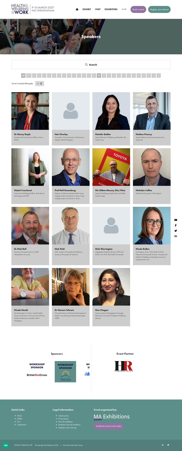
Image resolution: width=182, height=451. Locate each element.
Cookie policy (63, 415)
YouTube (175, 219)
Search (93, 64)
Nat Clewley (61, 134)
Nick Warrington (103, 248)
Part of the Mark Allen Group (73, 445)
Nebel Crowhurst (23, 190)
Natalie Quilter (103, 134)
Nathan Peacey (144, 134)
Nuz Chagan (101, 310)
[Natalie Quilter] (111, 111)
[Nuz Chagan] (111, 287)
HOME (77, 9)
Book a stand (138, 9)
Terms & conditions (65, 421)
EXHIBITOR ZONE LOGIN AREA (108, 426)
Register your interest (159, 9)
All (23, 75)
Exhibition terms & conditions (69, 424)
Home (19, 415)
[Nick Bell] (30, 225)
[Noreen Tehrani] (71, 287)
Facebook (175, 225)
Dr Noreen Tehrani (64, 310)
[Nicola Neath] (30, 287)
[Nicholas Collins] (152, 167)
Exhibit (19, 418)
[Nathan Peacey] (152, 111)
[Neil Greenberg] (71, 167)
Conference (21, 424)
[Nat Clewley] (71, 111)
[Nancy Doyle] (30, 111)
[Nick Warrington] (111, 225)
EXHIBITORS (111, 9)
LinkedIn (175, 236)
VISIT (97, 9)
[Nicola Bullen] (152, 225)
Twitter (175, 230)
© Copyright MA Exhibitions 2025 (46, 445)
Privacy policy (63, 418)
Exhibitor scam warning (67, 427)
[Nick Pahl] (71, 225)
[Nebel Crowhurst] (30, 167)
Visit (18, 421)
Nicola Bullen (142, 248)
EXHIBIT (87, 9)
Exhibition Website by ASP (23, 445)
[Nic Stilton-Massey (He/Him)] (111, 167)
